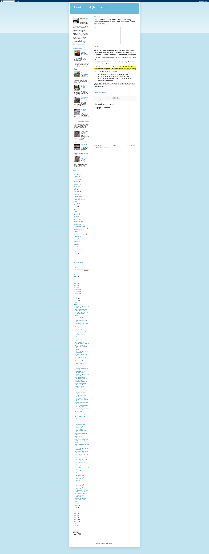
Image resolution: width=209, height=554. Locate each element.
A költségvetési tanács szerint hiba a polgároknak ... (81, 310)
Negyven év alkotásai (78, 262)
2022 (75, 283)
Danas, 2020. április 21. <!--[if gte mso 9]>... (82, 375)
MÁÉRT (75, 211)
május (76, 302)
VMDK (75, 243)
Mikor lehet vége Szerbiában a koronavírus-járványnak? (82, 409)
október (77, 293)
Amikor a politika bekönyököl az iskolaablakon (84, 132)
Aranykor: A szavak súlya (80, 415)
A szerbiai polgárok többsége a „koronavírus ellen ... (82, 313)
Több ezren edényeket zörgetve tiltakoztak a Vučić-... (80, 339)
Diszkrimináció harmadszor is (81, 457)
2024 (75, 280)
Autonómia (76, 179)
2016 (75, 515)
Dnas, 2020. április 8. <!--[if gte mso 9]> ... (81, 463)
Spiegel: (77, 315)
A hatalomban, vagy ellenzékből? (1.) (79, 496)
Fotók (75, 264)
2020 (75, 287)
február (77, 505)
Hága (75, 188)
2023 (75, 282)
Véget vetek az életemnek (84, 51)
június (76, 300)
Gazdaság (76, 184)
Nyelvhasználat (77, 221)
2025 (75, 278)
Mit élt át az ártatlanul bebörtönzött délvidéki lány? (82, 343)
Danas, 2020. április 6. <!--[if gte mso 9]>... (81, 468)
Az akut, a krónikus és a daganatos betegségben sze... (81, 392)
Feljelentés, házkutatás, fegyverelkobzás (84, 73)
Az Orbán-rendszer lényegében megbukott (81, 381)
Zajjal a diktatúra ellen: (80, 336)
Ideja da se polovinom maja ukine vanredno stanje (81, 330)
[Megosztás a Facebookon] (117, 98)
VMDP (75, 244)
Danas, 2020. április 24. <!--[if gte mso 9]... (81, 352)
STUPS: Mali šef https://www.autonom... (80, 437)
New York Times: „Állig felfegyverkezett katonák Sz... (81, 430)
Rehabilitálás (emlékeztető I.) (80, 226)
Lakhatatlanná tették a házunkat (82, 63)
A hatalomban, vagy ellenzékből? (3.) (79, 478)
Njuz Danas (76, 219)
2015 (75, 517)
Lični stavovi (78, 465)
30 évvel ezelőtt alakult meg (81, 493)
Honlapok (76, 186)
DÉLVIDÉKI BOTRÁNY (83, 110)
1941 (75, 173)
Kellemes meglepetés (80, 482)
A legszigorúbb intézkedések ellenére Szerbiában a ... (81, 420)
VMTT (75, 248)
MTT (75, 209)
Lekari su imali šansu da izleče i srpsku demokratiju (82, 424)
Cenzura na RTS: (79, 349)
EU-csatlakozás (77, 183)
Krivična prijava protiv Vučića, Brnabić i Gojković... (81, 403)
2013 (75, 521)
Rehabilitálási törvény (79, 229)
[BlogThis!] (114, 98)
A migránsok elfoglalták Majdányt (83, 86)
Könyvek (76, 260)
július (76, 298)
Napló (75, 216)
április (76, 304)
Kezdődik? (77, 480)
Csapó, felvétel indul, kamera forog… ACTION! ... (81, 333)
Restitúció (76, 231)
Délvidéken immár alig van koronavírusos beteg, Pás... (81, 321)
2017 (75, 513)
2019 (75, 510)
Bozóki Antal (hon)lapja (89, 7)
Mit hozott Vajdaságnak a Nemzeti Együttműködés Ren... (81, 346)
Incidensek (76, 191)
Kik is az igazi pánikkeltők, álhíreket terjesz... (81, 474)
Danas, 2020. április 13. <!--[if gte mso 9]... (81, 427)
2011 (75, 525)
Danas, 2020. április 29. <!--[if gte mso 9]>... (82, 307)
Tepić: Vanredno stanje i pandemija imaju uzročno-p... (81, 399)
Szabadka (76, 239)
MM (75, 204)
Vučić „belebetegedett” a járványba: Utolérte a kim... (81, 499)
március (77, 503)
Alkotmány (76, 178)
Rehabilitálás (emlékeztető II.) (80, 228)
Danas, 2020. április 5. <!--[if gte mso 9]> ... (81, 471)
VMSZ (99, 99)
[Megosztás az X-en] (116, 98)
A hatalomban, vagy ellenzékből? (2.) (79, 484)
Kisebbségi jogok (78, 199)
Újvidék (75, 253)
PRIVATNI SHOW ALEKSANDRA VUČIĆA (81, 412)
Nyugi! (76, 501)
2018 (75, 512)
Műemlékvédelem (78, 214)
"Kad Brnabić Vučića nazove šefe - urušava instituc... (81, 440)
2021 (75, 285)
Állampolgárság (77, 249)
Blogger (110, 543)
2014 (75, 519)
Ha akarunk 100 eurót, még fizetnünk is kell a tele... (81, 355)
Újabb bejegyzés (98, 145)
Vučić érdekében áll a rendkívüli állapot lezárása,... (82, 378)
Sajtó (75, 238)
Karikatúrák (76, 198)
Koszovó (76, 201)
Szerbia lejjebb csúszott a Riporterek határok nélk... (81, 384)
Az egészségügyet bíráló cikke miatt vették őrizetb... (82, 491)
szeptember (78, 295)
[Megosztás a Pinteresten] (119, 98)
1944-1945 (76, 174)
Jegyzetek (76, 193)
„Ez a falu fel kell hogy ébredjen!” (84, 157)
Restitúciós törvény (78, 236)
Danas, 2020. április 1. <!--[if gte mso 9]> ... (81, 487)
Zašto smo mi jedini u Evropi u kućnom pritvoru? (81, 452)
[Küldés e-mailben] (113, 98)
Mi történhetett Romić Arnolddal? (84, 145)
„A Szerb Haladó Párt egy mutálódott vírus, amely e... (81, 367)
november (77, 291)
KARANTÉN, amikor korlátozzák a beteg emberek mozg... (80, 371)
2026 (75, 276)
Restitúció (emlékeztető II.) (80, 234)
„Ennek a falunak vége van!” (84, 98)
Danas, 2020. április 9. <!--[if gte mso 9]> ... (81, 460)
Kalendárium (77, 196)
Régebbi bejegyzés (131, 145)
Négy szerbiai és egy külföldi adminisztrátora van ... (81, 324)
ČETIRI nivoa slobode (80, 442)
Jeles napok (76, 194)
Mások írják (76, 213)
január (76, 507)
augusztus (77, 297)
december (77, 289)
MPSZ (75, 208)
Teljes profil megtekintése (78, 44)
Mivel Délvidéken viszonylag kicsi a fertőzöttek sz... (81, 406)
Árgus (75, 251)
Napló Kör (76, 218)
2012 (75, 523)
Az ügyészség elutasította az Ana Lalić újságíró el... (81, 327)
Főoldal (114, 145)
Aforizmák (76, 176)
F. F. (95, 89)
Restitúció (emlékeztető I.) (79, 233)
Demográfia (76, 181)
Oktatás (75, 223)
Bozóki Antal (85, 18)
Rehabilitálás (77, 224)
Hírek (75, 189)
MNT (75, 206)
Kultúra (75, 203)
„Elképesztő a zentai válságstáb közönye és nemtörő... (80, 388)
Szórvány (76, 241)
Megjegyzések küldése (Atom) (106, 147)
